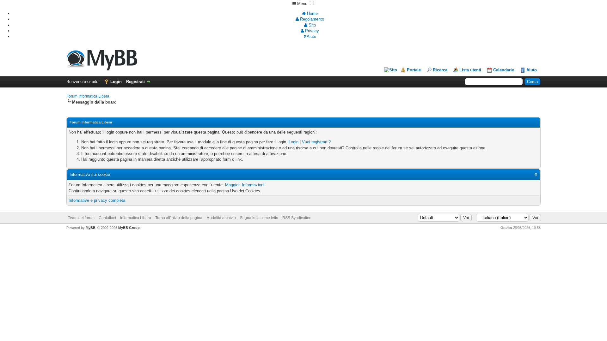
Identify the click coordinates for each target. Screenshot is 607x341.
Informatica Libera (135, 218)
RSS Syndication (296, 218)
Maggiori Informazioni (244, 184)
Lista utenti (470, 70)
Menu (301, 3)
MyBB (90, 228)
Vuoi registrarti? (316, 142)
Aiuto (531, 70)
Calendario (503, 70)
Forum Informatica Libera (87, 96)
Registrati (135, 81)
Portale (414, 70)
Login (116, 81)
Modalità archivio (221, 218)
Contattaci (107, 218)
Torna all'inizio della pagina (178, 218)
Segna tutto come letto (259, 218)
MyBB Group (129, 228)
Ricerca (440, 70)
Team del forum (81, 218)
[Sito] (390, 70)
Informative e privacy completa (97, 200)
